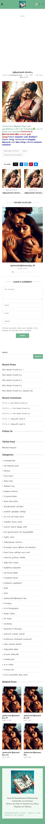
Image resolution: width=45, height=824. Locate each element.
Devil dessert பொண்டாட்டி (12, 375)
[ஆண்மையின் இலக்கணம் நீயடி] (33, 736)
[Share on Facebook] (21, 164)
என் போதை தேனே (11, 573)
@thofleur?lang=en (9, 448)
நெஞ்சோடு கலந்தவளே (12, 568)
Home (9, 798)
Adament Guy (9, 486)
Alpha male (8, 481)
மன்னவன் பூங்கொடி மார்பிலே (14, 557)
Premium (7, 471)
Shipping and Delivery (22, 807)
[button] (4, 240)
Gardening (8, 624)
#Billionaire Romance (11, 151)
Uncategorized (9, 461)
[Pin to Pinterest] (31, 164)
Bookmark (23, 798)
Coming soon (9, 669)
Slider (6, 588)
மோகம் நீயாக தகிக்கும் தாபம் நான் (17, 552)
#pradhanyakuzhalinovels (13, 155)
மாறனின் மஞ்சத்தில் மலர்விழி (15, 511)
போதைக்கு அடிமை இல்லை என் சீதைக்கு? (20, 547)
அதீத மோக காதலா (11, 562)
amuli (6, 593)
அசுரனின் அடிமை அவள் (13, 522)
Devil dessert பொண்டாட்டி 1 (12, 370)
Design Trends (9, 613)
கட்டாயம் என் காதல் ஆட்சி (14, 517)
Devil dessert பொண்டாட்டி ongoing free (17, 391)
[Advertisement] (22, 41)
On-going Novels (10, 496)
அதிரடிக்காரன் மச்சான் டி (13, 542)
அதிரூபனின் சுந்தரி (11, 649)
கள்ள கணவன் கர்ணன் (13, 644)
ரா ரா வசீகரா (9, 664)
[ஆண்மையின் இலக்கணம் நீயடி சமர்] (11, 736)
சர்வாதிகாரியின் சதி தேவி (13, 506)
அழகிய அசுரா (9, 537)
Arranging (7, 603)
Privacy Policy (32, 804)
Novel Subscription (11, 501)
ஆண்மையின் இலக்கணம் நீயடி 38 (32, 717)
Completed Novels (11, 578)
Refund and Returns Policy (16, 804)
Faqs (30, 801)
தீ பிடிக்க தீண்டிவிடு (11, 654)
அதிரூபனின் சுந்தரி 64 (18, 424)
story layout (8, 476)
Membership (32, 798)
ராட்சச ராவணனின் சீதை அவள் (16, 675)
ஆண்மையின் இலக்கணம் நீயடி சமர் (11, 753)
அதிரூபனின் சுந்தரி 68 (18, 419)
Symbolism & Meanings (13, 629)
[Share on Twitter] (26, 164)
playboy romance (11, 491)
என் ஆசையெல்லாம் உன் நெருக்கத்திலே (18, 532)
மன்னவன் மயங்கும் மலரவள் (14, 634)
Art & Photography (11, 608)
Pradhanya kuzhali (16, 75)
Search (5, 352)
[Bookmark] (39, 4)
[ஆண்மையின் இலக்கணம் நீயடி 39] (22, 235)
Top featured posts (11, 466)
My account (23, 801)
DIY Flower (8, 619)
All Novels (15, 798)
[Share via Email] (36, 164)
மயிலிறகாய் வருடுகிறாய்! (13, 583)
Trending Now (9, 659)
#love (25, 151)
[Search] (43, 5)
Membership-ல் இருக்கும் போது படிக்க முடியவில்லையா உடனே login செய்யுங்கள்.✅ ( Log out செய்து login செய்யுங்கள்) (22, 128)
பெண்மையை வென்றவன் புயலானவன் (18, 639)
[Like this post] (16, 164)
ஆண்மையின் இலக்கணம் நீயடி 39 (22, 265)
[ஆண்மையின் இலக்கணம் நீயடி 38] (33, 700)
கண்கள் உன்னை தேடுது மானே (15, 527)
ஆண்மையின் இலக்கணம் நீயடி (15, 598)
